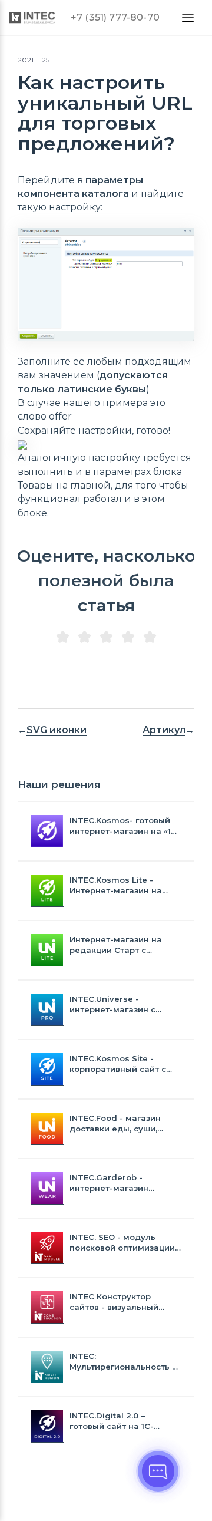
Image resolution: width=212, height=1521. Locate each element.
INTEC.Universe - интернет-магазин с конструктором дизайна (121, 1004)
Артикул (164, 729)
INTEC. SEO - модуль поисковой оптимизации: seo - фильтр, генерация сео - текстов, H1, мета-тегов (123, 1242)
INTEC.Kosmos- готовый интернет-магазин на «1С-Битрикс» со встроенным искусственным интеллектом (124, 826)
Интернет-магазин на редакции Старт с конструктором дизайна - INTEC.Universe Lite (124, 945)
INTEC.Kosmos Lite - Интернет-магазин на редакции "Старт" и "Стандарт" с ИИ (115, 885)
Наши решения (59, 784)
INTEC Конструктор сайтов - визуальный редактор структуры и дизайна (117, 1302)
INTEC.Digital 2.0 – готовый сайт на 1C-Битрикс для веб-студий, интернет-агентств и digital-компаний (122, 1421)
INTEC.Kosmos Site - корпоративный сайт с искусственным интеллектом (117, 1064)
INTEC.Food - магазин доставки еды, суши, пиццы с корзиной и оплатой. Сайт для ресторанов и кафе (115, 1123)
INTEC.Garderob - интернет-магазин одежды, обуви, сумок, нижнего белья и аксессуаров (118, 1183)
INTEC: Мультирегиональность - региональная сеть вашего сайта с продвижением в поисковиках (122, 1361)
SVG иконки (56, 729)
